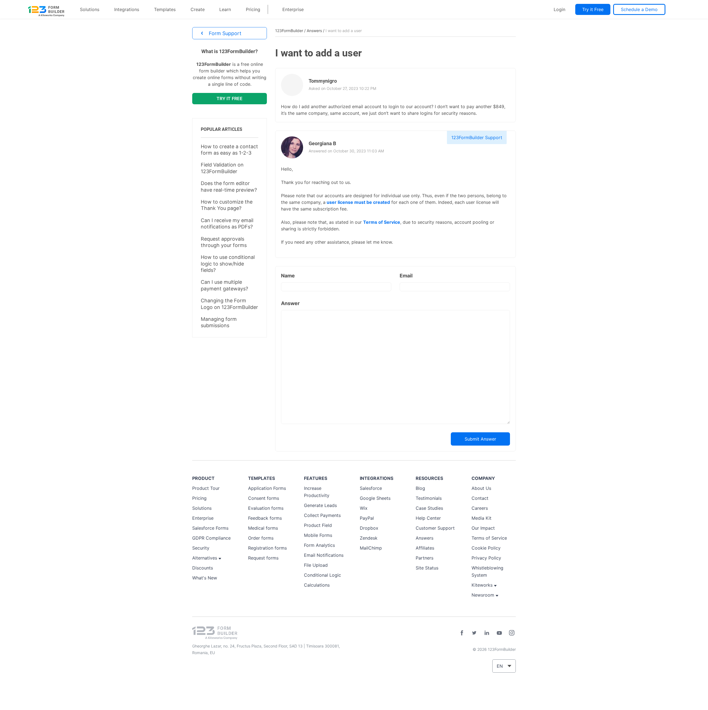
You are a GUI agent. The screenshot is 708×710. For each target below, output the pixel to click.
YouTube (499, 633)
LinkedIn (487, 633)
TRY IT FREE (230, 98)
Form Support (221, 33)
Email (406, 276)
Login (559, 9)
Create (198, 9)
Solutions (89, 9)
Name (288, 276)
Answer (290, 303)
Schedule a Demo (639, 9)
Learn (225, 9)
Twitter (474, 633)
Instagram (511, 633)
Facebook (462, 633)
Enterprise (293, 9)
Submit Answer (480, 439)
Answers (314, 30)
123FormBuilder (289, 30)
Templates (165, 9)
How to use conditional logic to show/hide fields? (228, 263)
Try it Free (592, 9)
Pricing (253, 9)
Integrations (126, 9)
